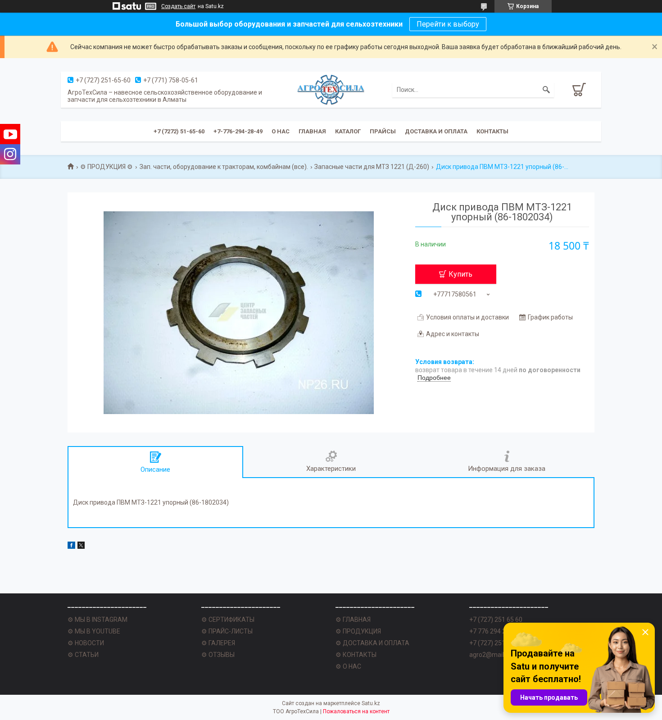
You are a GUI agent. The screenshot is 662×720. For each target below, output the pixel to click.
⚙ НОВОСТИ (86, 643)
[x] (81, 546)
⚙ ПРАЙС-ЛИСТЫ (227, 631)
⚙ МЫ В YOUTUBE (94, 631)
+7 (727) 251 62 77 (495, 643)
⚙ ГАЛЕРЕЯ (218, 643)
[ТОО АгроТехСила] (331, 89)
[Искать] (546, 89)
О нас (281, 131)
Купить (460, 274)
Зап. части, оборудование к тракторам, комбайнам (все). (224, 166)
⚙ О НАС (348, 666)
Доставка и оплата (436, 131)
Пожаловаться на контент (356, 711)
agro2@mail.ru (490, 654)
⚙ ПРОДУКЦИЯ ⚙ (106, 166)
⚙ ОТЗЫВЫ (218, 654)
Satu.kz (371, 703)
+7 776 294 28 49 (493, 631)
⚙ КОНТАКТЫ (356, 654)
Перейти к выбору (448, 24)
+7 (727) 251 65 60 (495, 619)
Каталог (348, 131)
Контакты (492, 131)
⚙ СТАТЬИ (83, 654)
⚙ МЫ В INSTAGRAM (97, 619)
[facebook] (71, 546)
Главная (312, 131)
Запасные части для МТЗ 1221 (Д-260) (371, 166)
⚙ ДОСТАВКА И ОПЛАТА (372, 643)
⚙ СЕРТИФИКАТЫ (227, 619)
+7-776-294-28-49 (238, 131)
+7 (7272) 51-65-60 (179, 131)
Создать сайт (178, 6)
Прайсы (383, 131)
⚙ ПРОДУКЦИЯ (358, 631)
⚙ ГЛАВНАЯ (353, 619)
